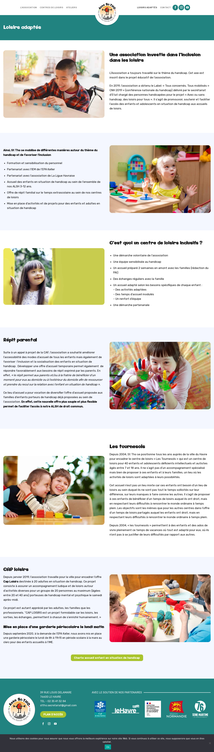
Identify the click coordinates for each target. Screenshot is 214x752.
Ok (107, 747)
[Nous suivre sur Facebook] (175, 7)
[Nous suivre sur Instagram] (181, 7)
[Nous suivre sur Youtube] (187, 7)
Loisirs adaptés (147, 7)
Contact (165, 7)
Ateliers (71, 7)
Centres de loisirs (51, 7)
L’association (28, 7)
